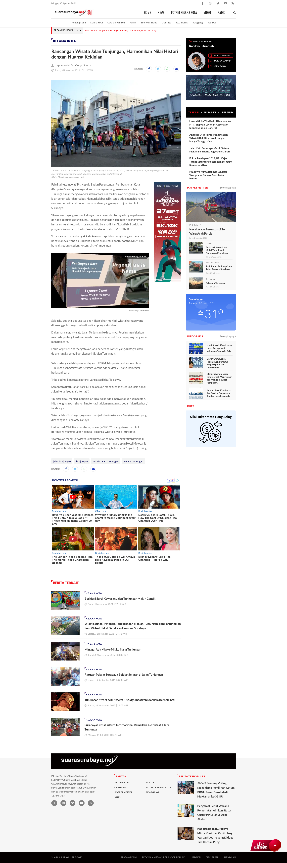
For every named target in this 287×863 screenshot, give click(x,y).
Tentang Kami (78, 22)
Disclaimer (212, 857)
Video (207, 12)
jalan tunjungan (62, 461)
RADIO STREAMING (222, 55)
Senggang (197, 22)
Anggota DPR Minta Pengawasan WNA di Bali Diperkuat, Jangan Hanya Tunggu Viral (208, 138)
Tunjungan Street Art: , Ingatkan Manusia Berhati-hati (130, 700)
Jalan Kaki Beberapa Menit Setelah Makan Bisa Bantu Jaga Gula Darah (209, 149)
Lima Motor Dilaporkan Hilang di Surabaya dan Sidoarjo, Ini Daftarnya (121, 30)
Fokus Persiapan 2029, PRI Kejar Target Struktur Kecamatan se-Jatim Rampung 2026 (210, 161)
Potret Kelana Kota (184, 12)
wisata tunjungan (133, 461)
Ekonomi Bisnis (149, 22)
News (161, 12)
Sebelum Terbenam (216, 283)
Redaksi (211, 22)
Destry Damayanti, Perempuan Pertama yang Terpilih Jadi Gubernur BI (217, 363)
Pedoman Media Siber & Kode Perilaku (164, 857)
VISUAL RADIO (220, 66)
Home (147, 12)
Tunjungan (82, 461)
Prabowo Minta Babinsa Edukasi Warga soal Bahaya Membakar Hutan (208, 175)
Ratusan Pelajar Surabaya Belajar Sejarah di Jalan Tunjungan (124, 674)
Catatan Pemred (116, 22)
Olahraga (166, 22)
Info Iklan (230, 857)
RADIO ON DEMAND (222, 61)
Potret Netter (123, 792)
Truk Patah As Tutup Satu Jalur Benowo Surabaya (219, 268)
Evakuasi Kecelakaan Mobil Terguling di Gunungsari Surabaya (217, 250)
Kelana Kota (96, 22)
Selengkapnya (228, 187)
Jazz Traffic (182, 22)
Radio (222, 12)
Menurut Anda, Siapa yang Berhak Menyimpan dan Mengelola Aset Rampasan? (219, 378)
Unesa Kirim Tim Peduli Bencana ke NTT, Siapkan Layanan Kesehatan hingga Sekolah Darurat (210, 124)
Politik (133, 22)
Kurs (117, 797)
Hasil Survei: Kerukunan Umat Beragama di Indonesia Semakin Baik (219, 348)
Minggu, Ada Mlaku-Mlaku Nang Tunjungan (113, 649)
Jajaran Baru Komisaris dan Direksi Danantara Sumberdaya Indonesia (219, 393)
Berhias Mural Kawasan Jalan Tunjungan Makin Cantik (120, 598)
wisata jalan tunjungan (106, 461)
